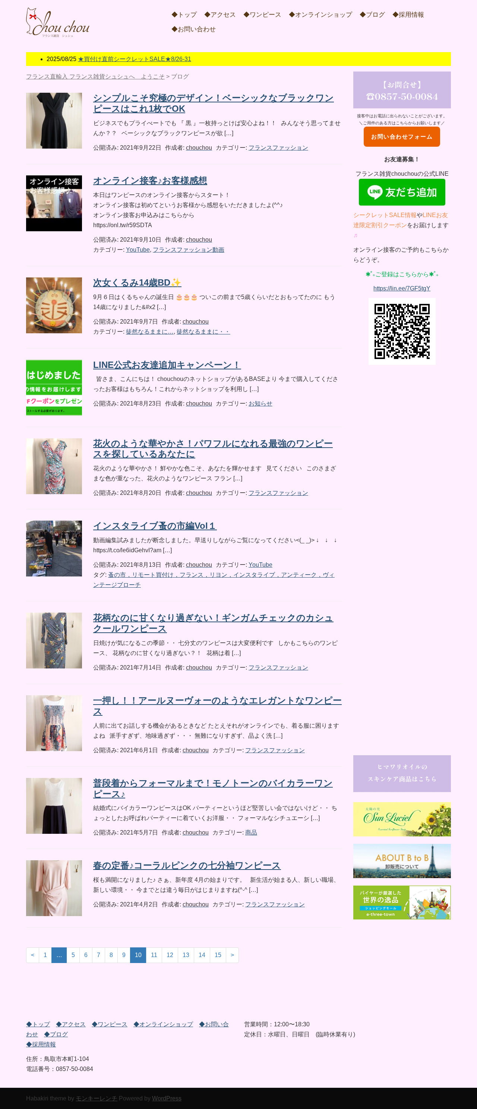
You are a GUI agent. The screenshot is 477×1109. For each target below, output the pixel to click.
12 (170, 955)
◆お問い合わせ (193, 29)
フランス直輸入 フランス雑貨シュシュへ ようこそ (95, 76)
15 (218, 955)
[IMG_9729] (402, 903)
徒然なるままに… (150, 331)
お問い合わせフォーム (402, 137)
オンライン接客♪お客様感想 (150, 180)
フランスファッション (278, 147)
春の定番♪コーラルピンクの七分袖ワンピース (187, 865)
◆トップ (184, 14)
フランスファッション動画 (188, 250)
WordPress (166, 1098)
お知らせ (260, 403)
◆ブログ (372, 14)
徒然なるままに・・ (203, 331)
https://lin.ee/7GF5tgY (401, 288)
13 (186, 955)
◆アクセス (220, 14)
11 (154, 955)
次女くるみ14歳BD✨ (137, 282)
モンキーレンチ (96, 1098)
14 (202, 955)
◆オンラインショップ (320, 14)
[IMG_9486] (402, 861)
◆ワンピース (262, 14)
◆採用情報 (408, 14)
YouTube (138, 250)
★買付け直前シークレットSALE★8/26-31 (134, 59)
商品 (251, 832)
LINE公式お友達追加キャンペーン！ (167, 365)
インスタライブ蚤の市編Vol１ (155, 526)
